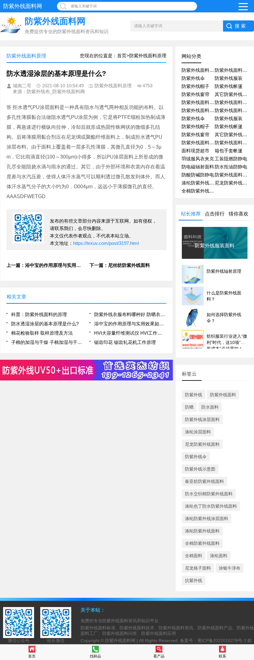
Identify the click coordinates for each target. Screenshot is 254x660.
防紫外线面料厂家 (233, 102)
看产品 (158, 656)
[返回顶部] (247, 587)
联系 (222, 656)
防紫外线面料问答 (200, 110)
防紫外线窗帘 (195, 94)
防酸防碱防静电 (198, 174)
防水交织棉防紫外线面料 (209, 493)
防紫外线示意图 (200, 469)
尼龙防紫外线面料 (233, 182)
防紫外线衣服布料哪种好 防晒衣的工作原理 (130, 314)
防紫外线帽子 (195, 86)
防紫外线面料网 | (122, 640)
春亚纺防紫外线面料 (204, 481)
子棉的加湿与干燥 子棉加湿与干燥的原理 (47, 342)
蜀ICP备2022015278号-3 (221, 640)
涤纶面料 (218, 555)
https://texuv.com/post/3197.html (106, 243)
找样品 (95, 656)
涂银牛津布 (229, 568)
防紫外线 (193, 394)
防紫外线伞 (193, 78)
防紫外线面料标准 (200, 142)
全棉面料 (193, 555)
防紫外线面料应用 (233, 70)
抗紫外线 (193, 580)
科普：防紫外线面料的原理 (39, 314)
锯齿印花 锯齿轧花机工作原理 (125, 342)
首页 (32, 656)
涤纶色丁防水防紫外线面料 (211, 506)
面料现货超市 (195, 150)
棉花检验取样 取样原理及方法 (42, 333)
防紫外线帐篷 (229, 86)
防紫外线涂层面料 (202, 419)
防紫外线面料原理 (233, 142)
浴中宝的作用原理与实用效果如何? (130, 323)
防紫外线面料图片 (233, 110)
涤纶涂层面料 (198, 431)
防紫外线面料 (223, 394)
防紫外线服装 (229, 78)
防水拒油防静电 (231, 166)
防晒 (189, 407)
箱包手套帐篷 (229, 150)
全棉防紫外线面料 (200, 190)
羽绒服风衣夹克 (198, 158)
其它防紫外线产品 (233, 94)
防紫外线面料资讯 (200, 70)
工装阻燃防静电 (231, 158)
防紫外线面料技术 (200, 102)
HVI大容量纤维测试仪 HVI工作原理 (130, 333)
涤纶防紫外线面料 (200, 182)
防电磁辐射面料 (198, 166)
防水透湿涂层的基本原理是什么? (45, 323)
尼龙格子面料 (198, 568)
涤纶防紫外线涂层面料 (206, 518)
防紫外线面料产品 (233, 174)
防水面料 (210, 407)
